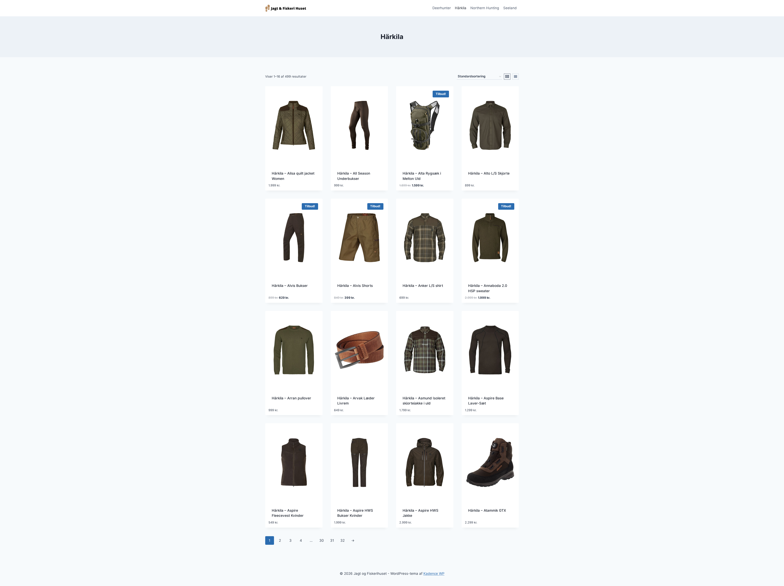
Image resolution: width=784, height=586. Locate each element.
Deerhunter (441, 8)
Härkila (460, 8)
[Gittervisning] (507, 77)
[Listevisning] (515, 77)
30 (321, 540)
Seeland (510, 8)
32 (342, 540)
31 (332, 540)
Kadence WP (433, 574)
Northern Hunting (484, 8)
